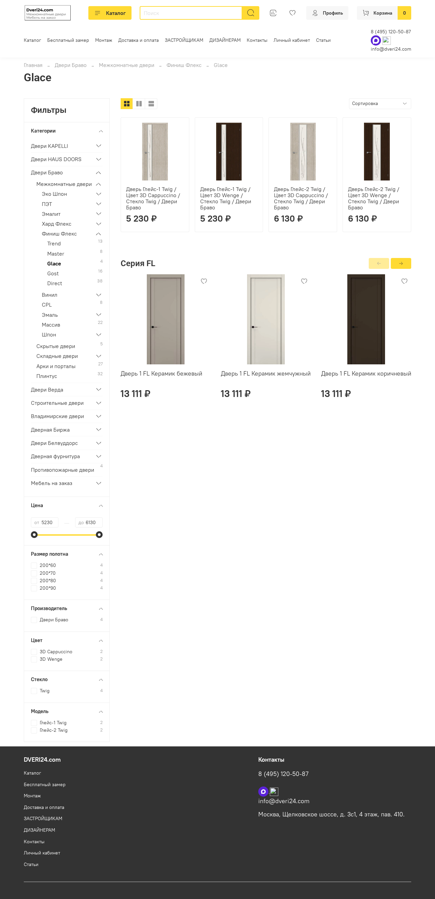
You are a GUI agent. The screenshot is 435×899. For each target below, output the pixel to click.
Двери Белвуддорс (54, 442)
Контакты (257, 40)
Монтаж (103, 40)
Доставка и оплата (138, 40)
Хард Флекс (56, 223)
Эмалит (51, 213)
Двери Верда (47, 389)
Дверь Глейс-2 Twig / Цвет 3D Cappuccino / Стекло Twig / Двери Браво (301, 198)
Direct (54, 283)
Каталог (116, 13)
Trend (54, 243)
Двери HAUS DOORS (56, 159)
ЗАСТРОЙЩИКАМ (184, 40)
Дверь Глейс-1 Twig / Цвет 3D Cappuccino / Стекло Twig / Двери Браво (153, 198)
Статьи (323, 40)
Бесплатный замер (68, 40)
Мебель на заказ (51, 483)
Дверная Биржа (50, 429)
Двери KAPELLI (49, 145)
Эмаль (50, 314)
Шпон (49, 334)
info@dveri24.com (391, 49)
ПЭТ (47, 204)
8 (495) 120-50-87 (391, 32)
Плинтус (46, 376)
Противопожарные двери (62, 469)
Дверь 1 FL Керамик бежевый (161, 373)
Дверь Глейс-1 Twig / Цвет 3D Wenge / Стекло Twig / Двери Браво (225, 198)
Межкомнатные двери (126, 65)
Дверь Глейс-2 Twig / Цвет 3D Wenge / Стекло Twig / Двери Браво (373, 198)
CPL (47, 304)
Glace (54, 263)
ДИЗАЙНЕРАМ (225, 40)
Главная (33, 65)
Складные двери (57, 355)
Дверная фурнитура (55, 456)
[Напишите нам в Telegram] (274, 791)
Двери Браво (71, 65)
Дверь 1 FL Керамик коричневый (366, 373)
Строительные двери (57, 402)
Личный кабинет (292, 40)
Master (55, 253)
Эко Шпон (54, 193)
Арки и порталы (55, 366)
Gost (53, 273)
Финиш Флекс (184, 65)
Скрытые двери (55, 346)
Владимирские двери (57, 416)
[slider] (34, 535)
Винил (49, 294)
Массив (51, 324)
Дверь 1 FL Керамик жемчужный (266, 373)
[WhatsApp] (376, 40)
